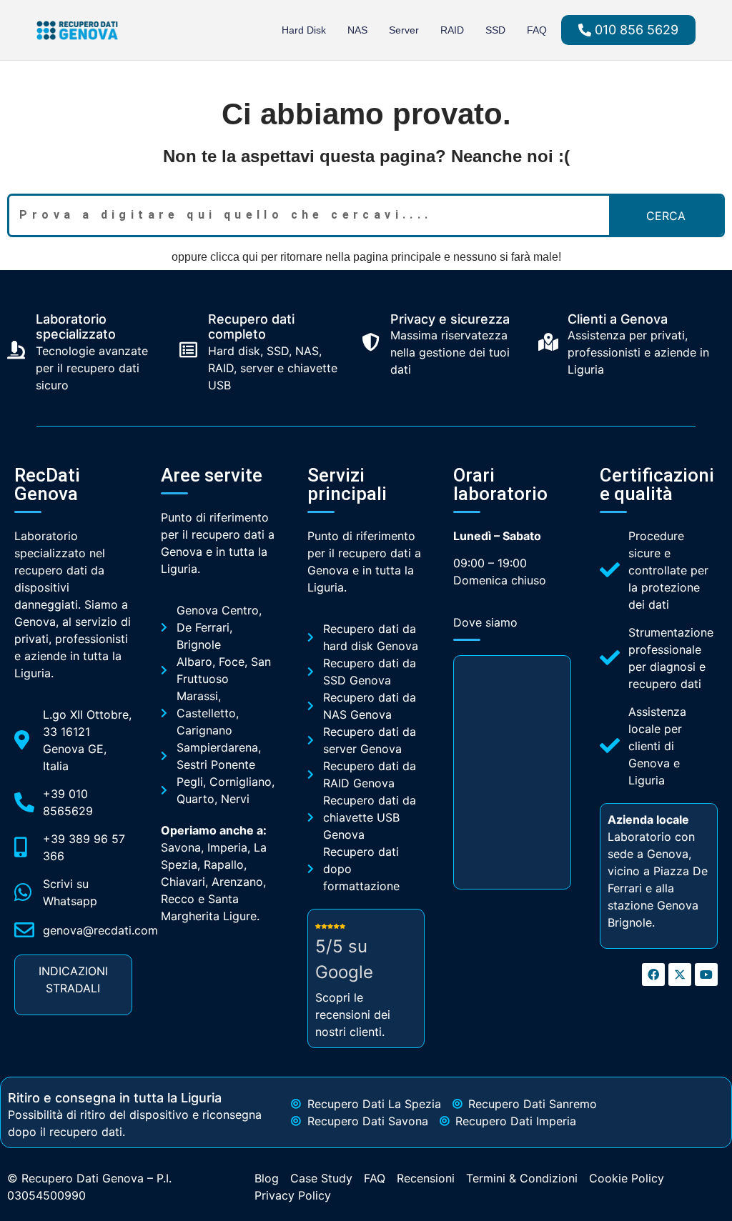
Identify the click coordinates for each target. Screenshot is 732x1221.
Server (404, 30)
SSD (495, 30)
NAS (357, 30)
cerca (666, 216)
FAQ (537, 30)
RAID (452, 30)
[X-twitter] (679, 974)
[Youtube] (706, 974)
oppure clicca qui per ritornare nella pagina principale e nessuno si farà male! (366, 257)
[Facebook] (653, 974)
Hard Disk (304, 30)
